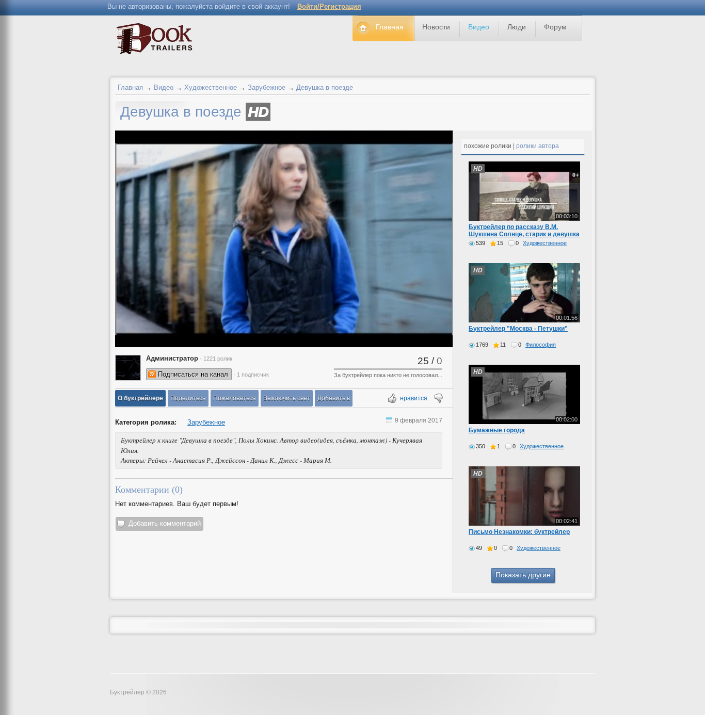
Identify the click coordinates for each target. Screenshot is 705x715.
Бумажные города (497, 430)
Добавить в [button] (333, 398)
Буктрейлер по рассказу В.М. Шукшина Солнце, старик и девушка (524, 230)
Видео (163, 87)
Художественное (210, 87)
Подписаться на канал (193, 374)
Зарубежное (266, 87)
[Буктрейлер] (157, 41)
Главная (130, 87)
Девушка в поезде (324, 87)
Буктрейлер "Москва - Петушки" (518, 328)
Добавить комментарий (165, 523)
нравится (413, 398)
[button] (140, 398)
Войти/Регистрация (329, 6)
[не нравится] (437, 399)
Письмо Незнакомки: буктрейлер (519, 531)
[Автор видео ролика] (128, 368)
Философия (540, 345)
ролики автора (537, 146)
